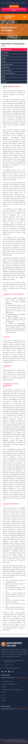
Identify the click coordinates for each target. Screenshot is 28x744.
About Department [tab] (6, 49)
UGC (4, 695)
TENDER (7, 3)
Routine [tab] (4, 58)
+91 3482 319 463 (8, 665)
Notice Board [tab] (5, 55)
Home (2, 33)
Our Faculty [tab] (5, 52)
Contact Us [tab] (4, 82)
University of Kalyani (8, 681)
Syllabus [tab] (4, 61)
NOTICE (3, 3)
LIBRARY (12, 3)
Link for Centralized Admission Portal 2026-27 (14, 9)
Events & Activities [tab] (6, 70)
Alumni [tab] (3, 76)
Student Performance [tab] (7, 64)
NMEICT (5, 686)
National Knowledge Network (10, 684)
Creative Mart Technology (22, 741)
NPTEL (4, 692)
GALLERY (17, 3)
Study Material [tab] (5, 67)
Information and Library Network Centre (12, 689)
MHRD (4, 698)
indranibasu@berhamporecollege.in (12, 668)
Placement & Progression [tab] (8, 73)
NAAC (4, 700)
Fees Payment (14, 6)
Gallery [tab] (3, 79)
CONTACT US (23, 3)
